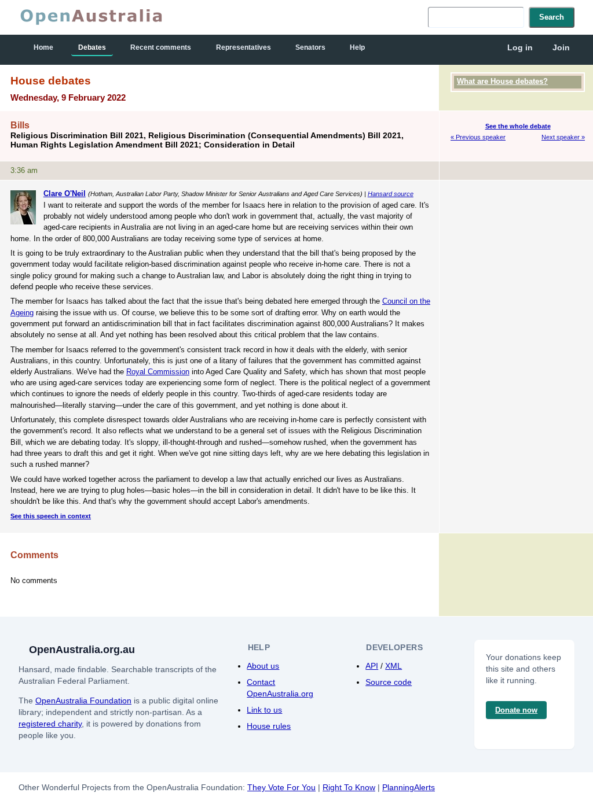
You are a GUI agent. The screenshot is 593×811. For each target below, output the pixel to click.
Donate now (516, 710)
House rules (269, 726)
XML (393, 665)
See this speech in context (50, 516)
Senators (310, 47)
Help (357, 47)
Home (43, 47)
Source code (388, 682)
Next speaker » (563, 137)
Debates (92, 47)
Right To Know (349, 787)
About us (263, 665)
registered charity (50, 723)
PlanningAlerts (408, 787)
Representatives (243, 47)
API (371, 665)
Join (561, 47)
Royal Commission (157, 371)
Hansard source (390, 193)
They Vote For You (281, 787)
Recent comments (160, 47)
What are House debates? (502, 81)
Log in (520, 47)
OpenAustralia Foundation (83, 700)
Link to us (264, 709)
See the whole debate (518, 126)
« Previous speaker (478, 137)
